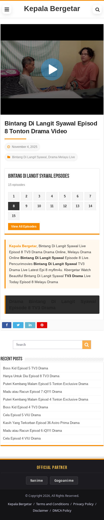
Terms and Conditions (52, 504)
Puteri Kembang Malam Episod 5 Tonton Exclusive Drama (45, 384)
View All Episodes (24, 226)
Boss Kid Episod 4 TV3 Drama (25, 407)
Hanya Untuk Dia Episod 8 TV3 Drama (31, 376)
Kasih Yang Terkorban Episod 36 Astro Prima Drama (41, 423)
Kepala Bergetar (52, 9)
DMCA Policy (62, 510)
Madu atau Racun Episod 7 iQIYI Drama (32, 392)
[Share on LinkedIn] (30, 325)
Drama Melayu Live (61, 157)
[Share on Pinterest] (42, 325)
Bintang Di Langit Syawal (29, 157)
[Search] (97, 9)
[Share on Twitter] (18, 325)
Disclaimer (40, 510)
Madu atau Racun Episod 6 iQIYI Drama (32, 430)
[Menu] (6, 9)
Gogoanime (64, 480)
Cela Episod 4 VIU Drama (22, 438)
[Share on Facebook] (6, 325)
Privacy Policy (83, 504)
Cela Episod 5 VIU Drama (22, 415)
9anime (36, 480)
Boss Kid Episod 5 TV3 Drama (25, 368)
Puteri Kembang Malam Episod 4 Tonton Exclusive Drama (45, 399)
